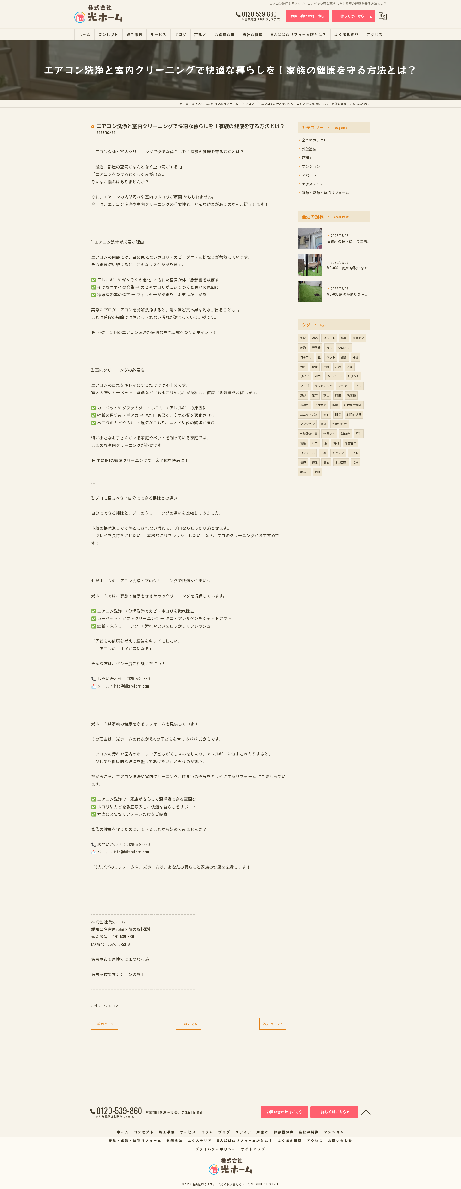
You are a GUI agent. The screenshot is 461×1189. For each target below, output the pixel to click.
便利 (336, 443)
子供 (358, 386)
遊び (303, 395)
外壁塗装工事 (309, 433)
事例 (344, 338)
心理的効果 (353, 414)
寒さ (355, 357)
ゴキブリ (306, 357)
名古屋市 (351, 443)
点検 (355, 462)
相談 (318, 472)
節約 (303, 347)
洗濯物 (351, 395)
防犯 (358, 433)
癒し (326, 414)
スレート (329, 338)
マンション (110, 1005)
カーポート (334, 376)
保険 (315, 367)
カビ (303, 367)
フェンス (344, 386)
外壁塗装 (309, 148)
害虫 (329, 347)
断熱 (335, 405)
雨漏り (304, 472)
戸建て (96, 1005)
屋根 (326, 367)
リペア (304, 376)
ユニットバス (309, 414)
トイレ (354, 453)
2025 (315, 443)
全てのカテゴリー (316, 139)
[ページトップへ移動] (366, 1112)
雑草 (315, 395)
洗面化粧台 (339, 424)
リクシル (353, 376)
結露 (344, 357)
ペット (330, 357)
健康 (303, 443)
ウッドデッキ (323, 386)
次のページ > (272, 1023)
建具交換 (329, 433)
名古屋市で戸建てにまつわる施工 (122, 959)
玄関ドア (358, 338)
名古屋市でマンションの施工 (118, 974)
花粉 (338, 367)
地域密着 (341, 462)
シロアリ (344, 347)
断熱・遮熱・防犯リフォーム (325, 192)
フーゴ (304, 386)
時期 (338, 395)
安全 (303, 338)
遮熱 (315, 338)
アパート (309, 175)
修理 (315, 462)
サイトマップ (253, 1148)
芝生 (326, 395)
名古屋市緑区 (352, 405)
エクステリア (313, 183)
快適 (303, 462)
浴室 (349, 367)
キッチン (338, 453)
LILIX (338, 414)
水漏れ (304, 405)
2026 (318, 376)
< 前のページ (104, 1023)
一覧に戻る (188, 1023)
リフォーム (307, 453)
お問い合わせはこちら (308, 15)
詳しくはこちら (352, 15)
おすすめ (321, 405)
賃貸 (323, 424)
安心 (326, 462)
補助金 (345, 433)
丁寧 (323, 453)
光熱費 (316, 347)
